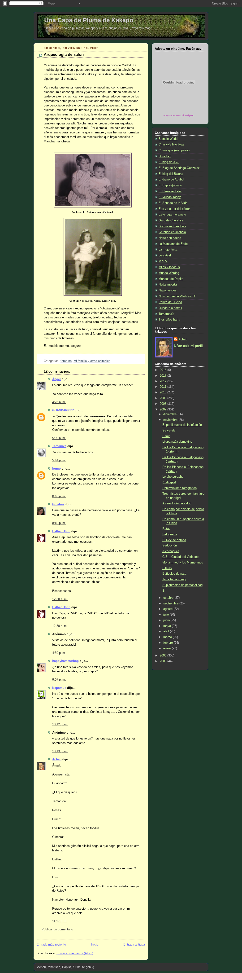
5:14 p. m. (59, 460)
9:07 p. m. (59, 679)
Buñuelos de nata (174, 573)
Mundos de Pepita (171, 279)
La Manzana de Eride (173, 244)
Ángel (56, 379)
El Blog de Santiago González (179, 168)
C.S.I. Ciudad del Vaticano (180, 557)
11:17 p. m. (59, 921)
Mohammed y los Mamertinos (182, 562)
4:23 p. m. (59, 402)
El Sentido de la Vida (173, 203)
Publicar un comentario (57, 929)
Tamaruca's (166, 314)
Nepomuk (59, 688)
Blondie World (168, 139)
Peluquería (169, 534)
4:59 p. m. (59, 653)
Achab (56, 759)
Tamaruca (59, 446)
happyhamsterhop (65, 661)
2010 (163, 392)
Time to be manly (174, 579)
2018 (163, 370)
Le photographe (172, 476)
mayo (167, 626)
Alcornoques (170, 551)
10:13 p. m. (60, 751)
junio (167, 620)
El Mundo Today (170, 197)
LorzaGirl (165, 255)
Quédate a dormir (170, 308)
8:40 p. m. (59, 496)
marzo (168, 637)
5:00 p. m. (59, 438)
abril (166, 631)
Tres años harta (169, 319)
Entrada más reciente (51, 944)
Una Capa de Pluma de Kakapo (88, 20)
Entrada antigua (134, 944)
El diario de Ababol (171, 179)
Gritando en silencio (172, 232)
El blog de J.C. (169, 162)
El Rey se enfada (174, 540)
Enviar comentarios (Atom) (74, 953)
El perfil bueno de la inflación (182, 425)
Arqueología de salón (64, 54)
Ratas (166, 528)
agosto (168, 609)
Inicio (94, 944)
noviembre (170, 420)
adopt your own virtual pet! (178, 115)
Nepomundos (168, 290)
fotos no (66, 361)
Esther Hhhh (61, 531)
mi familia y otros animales (91, 361)
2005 (163, 661)
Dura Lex (165, 156)
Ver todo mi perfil (190, 346)
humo (56, 468)
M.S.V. (163, 261)
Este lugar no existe (172, 214)
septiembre (171, 603)
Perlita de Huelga (170, 302)
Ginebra (58, 504)
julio (166, 614)
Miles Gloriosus (169, 267)
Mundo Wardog (169, 273)
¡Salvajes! (169, 482)
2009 (163, 398)
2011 (163, 386)
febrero (168, 642)
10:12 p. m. (60, 724)
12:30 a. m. (60, 599)
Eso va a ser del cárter (174, 209)
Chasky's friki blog (171, 144)
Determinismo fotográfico (179, 488)
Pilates (167, 568)
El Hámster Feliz (170, 191)
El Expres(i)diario (170, 185)
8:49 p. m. (59, 523)
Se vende (168, 430)
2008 (163, 403)
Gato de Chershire (171, 220)
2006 (163, 655)
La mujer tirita (168, 249)
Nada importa (168, 284)
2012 (163, 381)
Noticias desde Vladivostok (177, 296)
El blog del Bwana (171, 174)
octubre (168, 597)
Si (163, 590)
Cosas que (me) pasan (174, 150)
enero (167, 648)
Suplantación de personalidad (182, 585)
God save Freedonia (172, 226)
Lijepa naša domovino (177, 441)
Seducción (169, 545)
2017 (163, 375)
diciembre (170, 414)
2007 (163, 409)
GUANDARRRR (63, 410)
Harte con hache (170, 238)
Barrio (166, 436)
